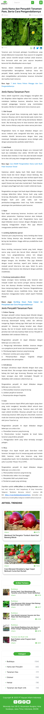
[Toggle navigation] (41, 2)
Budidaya (9, 547)
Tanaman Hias (11, 672)
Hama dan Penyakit (14, 667)
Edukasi (9, 513)
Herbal (8, 682)
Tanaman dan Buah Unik (15, 688)
